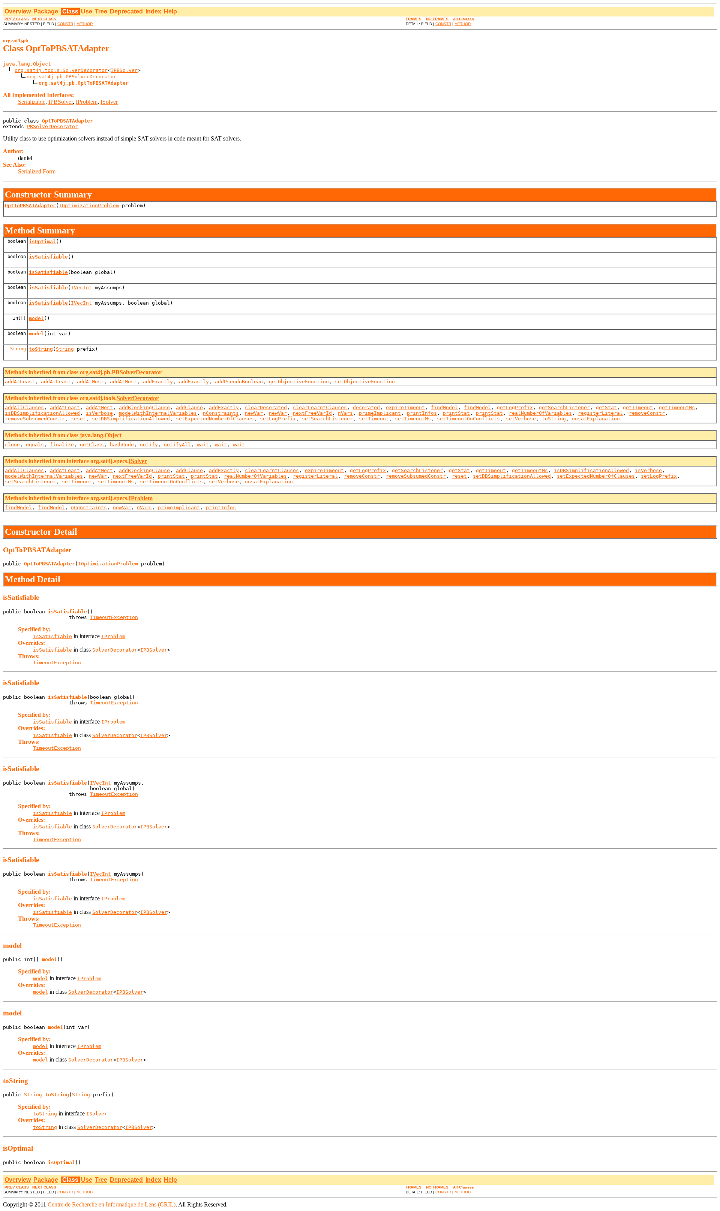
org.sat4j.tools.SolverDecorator (61, 70)
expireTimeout (405, 407)
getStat (606, 407)
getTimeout (638, 407)
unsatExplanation (596, 419)
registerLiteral (600, 413)
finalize (62, 444)
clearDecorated (266, 407)
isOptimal (42, 241)
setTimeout (374, 419)
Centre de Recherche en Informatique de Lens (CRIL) (112, 1204)
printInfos (422, 413)
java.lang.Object (27, 64)
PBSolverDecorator (52, 126)
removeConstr (647, 413)
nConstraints (221, 413)
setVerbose (521, 419)
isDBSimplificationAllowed (42, 413)
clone (12, 444)
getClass (92, 444)
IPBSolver (124, 70)
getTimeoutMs (677, 407)
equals (35, 444)
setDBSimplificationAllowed (131, 419)
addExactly (158, 381)
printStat (456, 413)
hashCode (122, 444)
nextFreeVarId (312, 413)
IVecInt (81, 287)
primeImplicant (380, 413)
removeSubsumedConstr (35, 419)
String (18, 348)
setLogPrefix (278, 419)
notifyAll (177, 444)
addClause (189, 407)
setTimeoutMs (413, 419)
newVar (254, 413)
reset (78, 419)
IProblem (87, 102)
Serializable (31, 102)
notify (149, 444)
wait (203, 444)
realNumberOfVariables (540, 413)
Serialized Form (37, 171)
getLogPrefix (515, 407)
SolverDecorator (138, 398)
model (36, 318)
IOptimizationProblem (89, 205)
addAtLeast (20, 381)
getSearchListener (564, 407)
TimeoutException (114, 617)
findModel (444, 407)
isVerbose (99, 413)
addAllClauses (24, 407)
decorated (366, 407)
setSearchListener (327, 419)
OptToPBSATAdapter (30, 205)
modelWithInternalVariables (158, 413)
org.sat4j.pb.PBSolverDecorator (72, 76)
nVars (345, 413)
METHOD (84, 24)
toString (41, 349)
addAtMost (90, 381)
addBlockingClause (144, 407)
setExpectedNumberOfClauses (215, 419)
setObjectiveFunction (365, 381)
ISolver (109, 102)
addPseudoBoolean (239, 381)
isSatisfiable (48, 257)
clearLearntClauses (320, 407)
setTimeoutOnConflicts (468, 419)
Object (113, 435)
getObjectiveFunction (299, 381)
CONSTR (65, 24)
